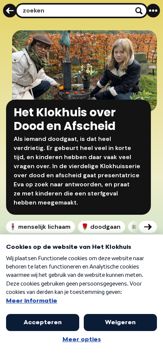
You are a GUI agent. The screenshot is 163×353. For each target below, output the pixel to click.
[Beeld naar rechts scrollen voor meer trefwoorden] (148, 227)
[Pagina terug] (10, 10)
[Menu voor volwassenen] (153, 10)
